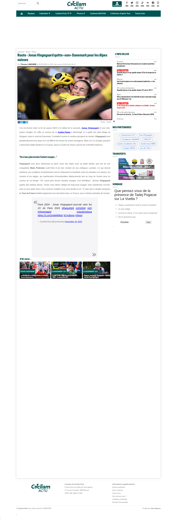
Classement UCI (128, 135)
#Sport (78, 215)
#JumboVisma (84, 211)
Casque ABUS (129, 148)
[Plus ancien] (114, 121)
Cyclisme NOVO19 (98, 13)
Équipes (31, 13)
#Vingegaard (44, 211)
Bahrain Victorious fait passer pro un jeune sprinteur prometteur (137, 64)
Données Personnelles (120, 502)
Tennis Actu (140, 13)
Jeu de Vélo (145, 148)
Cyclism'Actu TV (62, 13)
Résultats (125, 222)
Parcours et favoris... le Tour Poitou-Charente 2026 (137, 113)
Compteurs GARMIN (130, 139)
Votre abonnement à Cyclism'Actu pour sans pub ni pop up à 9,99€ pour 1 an (137, 97)
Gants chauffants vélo (127, 144)
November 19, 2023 (73, 222)
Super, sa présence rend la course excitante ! (137, 205)
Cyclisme (20, 52)
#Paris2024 (68, 208)
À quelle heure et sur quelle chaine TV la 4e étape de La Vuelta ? (137, 72)
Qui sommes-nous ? (119, 496)
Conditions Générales (119, 499)
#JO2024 (80, 208)
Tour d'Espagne (145, 135)
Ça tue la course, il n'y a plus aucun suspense (137, 213)
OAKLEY (147, 139)
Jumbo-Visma (64, 132)
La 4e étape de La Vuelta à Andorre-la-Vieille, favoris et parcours (137, 105)
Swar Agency (155, 508)
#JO (89, 208)
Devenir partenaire (118, 487)
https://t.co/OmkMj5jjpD (50, 215)
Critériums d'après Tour (120, 13)
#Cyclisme (69, 215)
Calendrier (43, 13)
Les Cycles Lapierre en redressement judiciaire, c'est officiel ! (137, 81)
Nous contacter (117, 490)
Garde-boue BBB (148, 144)
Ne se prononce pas (127, 217)
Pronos (80, 13)
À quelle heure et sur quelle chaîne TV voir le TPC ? (137, 89)
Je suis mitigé (124, 209)
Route (28, 52)
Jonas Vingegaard (90, 128)
